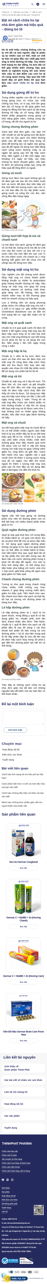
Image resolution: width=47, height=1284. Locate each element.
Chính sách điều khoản (11, 1167)
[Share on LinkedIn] (12, 41)
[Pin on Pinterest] (9, 41)
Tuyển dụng (8, 759)
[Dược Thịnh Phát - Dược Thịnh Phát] (15, 4)
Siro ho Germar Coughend (23, 861)
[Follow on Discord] (13, 1180)
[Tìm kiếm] (32, 4)
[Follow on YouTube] (8, 1180)
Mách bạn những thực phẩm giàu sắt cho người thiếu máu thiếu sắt (22, 804)
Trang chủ (5, 12)
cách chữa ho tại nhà (26, 82)
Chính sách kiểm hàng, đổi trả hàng (16, 1171)
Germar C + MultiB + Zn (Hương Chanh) (23, 919)
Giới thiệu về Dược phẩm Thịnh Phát (17, 1068)
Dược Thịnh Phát (15, 36)
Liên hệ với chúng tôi (15, 1092)
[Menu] (43, 4)
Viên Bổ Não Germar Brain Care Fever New (23, 1033)
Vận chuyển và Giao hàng (12, 1159)
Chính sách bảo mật (10, 1151)
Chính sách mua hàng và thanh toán (16, 1163)
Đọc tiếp (23, 868)
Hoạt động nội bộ (11, 749)
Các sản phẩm (12, 1116)
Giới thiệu (6, 1188)
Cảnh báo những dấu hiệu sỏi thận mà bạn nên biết (23, 795)
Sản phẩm (6, 1192)
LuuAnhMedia (19, 1281)
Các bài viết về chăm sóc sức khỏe (23, 1080)
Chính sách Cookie (9, 1155)
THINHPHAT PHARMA (17, 1143)
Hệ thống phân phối (9, 1204)
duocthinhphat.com (36, 1278)
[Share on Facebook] (6, 41)
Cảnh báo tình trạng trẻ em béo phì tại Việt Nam (22, 776)
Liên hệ (5, 1212)
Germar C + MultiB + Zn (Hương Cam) (23, 976)
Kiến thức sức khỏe (20, 12)
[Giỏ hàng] (38, 4)
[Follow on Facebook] (3, 1180)
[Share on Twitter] (3, 41)
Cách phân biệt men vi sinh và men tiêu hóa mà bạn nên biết (23, 785)
